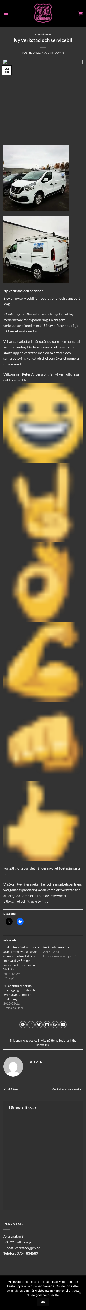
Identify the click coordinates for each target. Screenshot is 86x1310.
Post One (10, 1089)
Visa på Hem (43, 34)
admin (59, 52)
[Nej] (80, 1294)
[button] (6, 13)
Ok (43, 1302)
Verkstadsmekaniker (57, 947)
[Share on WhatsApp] (23, 1024)
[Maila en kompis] (47, 1024)
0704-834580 (27, 1253)
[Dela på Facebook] (31, 1024)
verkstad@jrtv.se (27, 1248)
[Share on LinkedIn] (63, 1024)
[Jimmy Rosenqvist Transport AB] (43, 13)
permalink (42, 1045)
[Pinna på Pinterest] (55, 1024)
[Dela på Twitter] (39, 1024)
